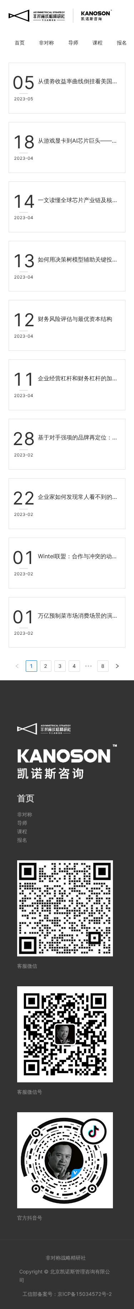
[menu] (67, 42)
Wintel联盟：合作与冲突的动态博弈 (79, 556)
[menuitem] (20, 42)
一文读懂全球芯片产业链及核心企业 (79, 200)
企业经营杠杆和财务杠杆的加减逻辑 (79, 378)
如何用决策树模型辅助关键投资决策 (79, 259)
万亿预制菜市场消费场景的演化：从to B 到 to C (79, 615)
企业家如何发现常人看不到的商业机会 (79, 496)
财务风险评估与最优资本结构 (75, 318)
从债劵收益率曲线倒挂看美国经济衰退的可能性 (79, 81)
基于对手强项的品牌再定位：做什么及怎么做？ (79, 437)
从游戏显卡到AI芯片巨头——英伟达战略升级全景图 (79, 140)
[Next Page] (117, 666)
